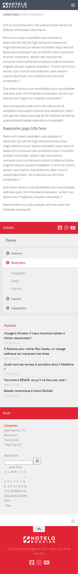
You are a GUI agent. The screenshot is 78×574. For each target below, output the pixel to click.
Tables (15, 281)
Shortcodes (18, 263)
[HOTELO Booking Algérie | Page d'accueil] (19, 5)
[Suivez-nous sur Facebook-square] (59, 227)
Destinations (12, 430)
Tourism (9, 440)
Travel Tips (10, 445)
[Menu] (73, 5)
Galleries (16, 253)
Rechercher (11, 455)
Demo (11, 240)
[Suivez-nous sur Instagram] (66, 227)
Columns (16, 289)
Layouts (16, 299)
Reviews (9, 435)
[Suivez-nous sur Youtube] (72, 227)
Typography (18, 273)
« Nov (7, 505)
